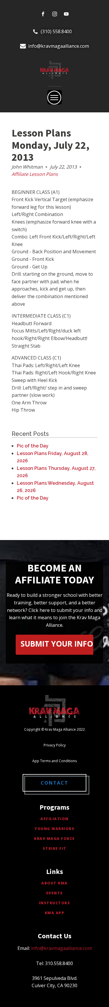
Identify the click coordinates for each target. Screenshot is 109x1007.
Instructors (54, 902)
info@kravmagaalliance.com (58, 46)
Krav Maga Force (54, 838)
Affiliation (54, 818)
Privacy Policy (55, 745)
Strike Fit (55, 848)
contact (54, 783)
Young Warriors (54, 828)
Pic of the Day (33, 446)
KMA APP (55, 912)
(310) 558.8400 (56, 31)
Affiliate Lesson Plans (35, 174)
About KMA (54, 883)
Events (54, 893)
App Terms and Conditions (54, 760)
